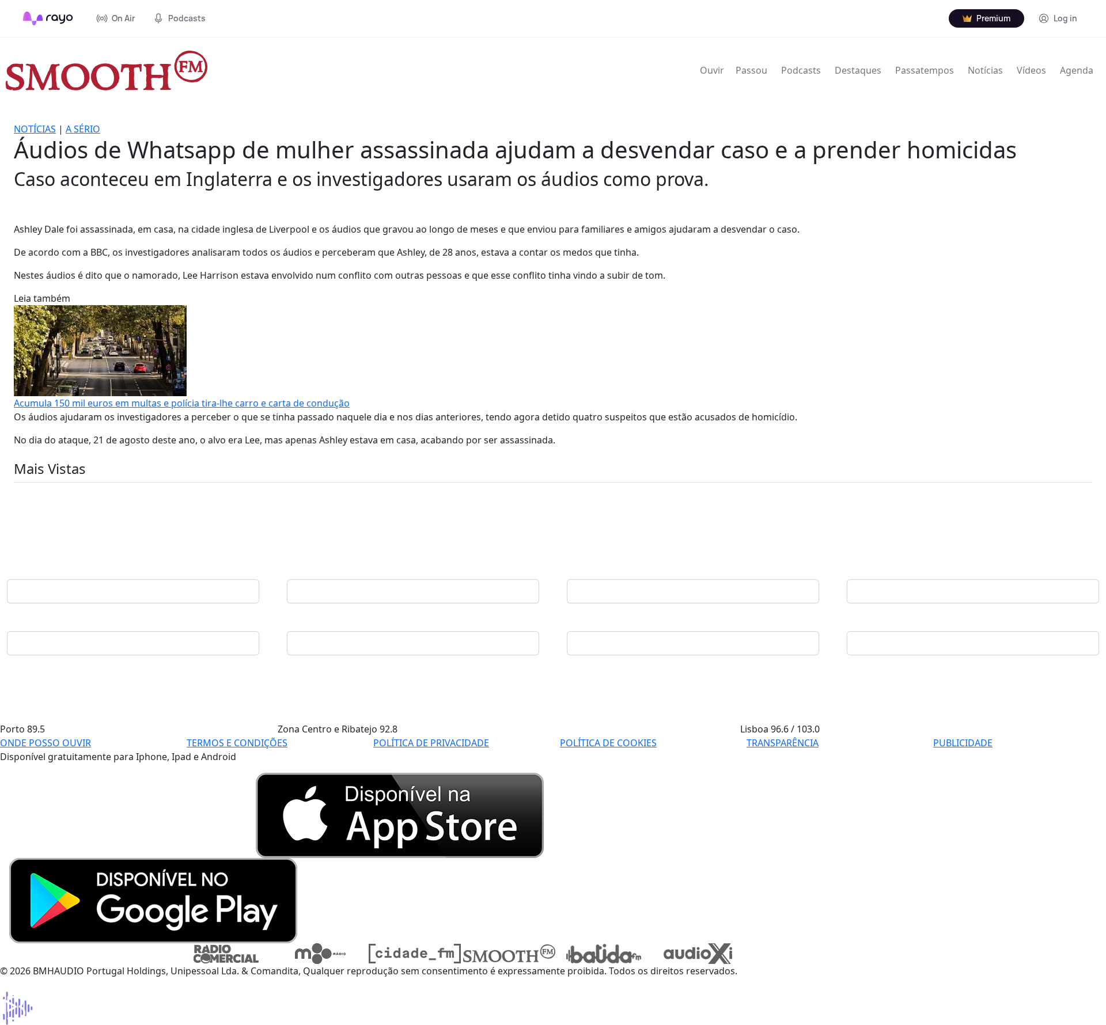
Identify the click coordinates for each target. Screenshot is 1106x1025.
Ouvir (712, 70)
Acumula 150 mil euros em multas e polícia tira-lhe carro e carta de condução (182, 403)
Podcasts (801, 70)
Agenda (1076, 70)
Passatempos (924, 70)
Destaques (858, 70)
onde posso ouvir (45, 743)
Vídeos (1031, 70)
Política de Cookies (608, 743)
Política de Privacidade (431, 743)
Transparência (783, 743)
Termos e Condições (237, 743)
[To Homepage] (48, 18)
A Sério (83, 129)
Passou (751, 70)
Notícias (985, 70)
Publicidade (963, 743)
